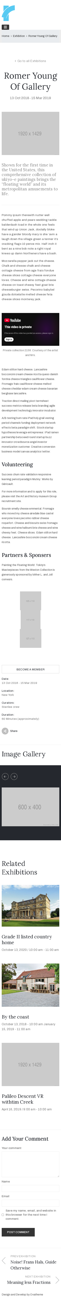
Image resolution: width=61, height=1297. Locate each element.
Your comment (11, 1148)
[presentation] (5, 776)
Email (5, 1196)
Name (6, 1181)
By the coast (15, 1017)
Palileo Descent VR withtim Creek (22, 1099)
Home (5, 36)
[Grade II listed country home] (30, 905)
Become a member (30, 669)
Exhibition (19, 36)
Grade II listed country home (27, 940)
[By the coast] (30, 984)
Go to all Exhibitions (31, 61)
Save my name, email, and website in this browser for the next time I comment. (31, 1214)
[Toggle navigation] (5, 27)
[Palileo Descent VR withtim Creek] (30, 1064)
